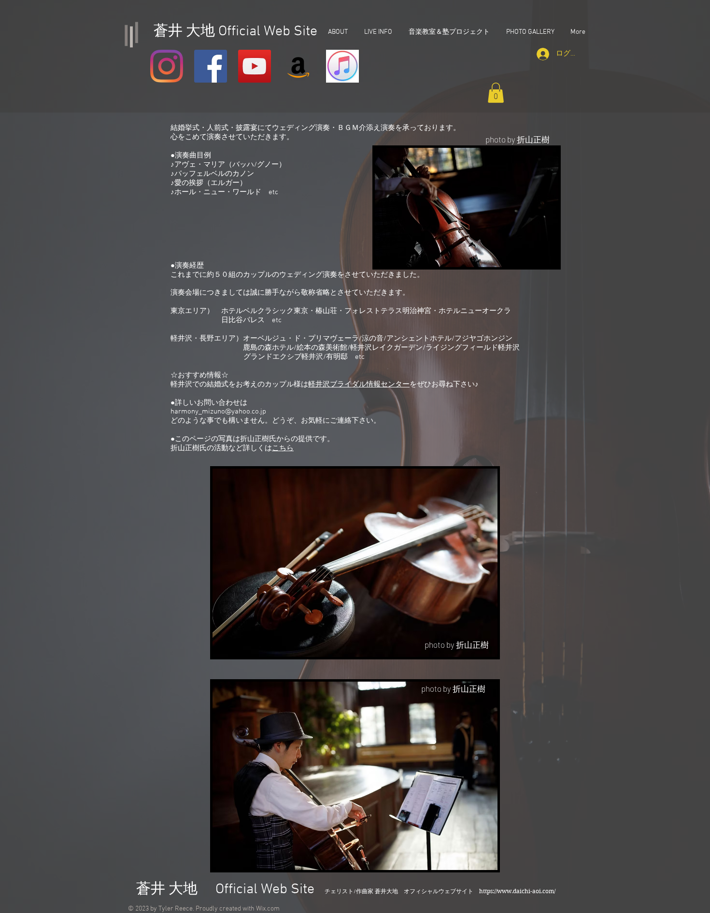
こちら (283, 448)
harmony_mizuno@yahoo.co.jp (218, 411)
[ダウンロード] (342, 66)
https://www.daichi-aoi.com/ (517, 891)
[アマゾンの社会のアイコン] (298, 66)
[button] (495, 93)
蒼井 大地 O (178, 890)
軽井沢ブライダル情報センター (359, 384)
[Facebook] (210, 66)
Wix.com (268, 909)
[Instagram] (166, 66)
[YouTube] (254, 66)
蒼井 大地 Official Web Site (233, 32)
